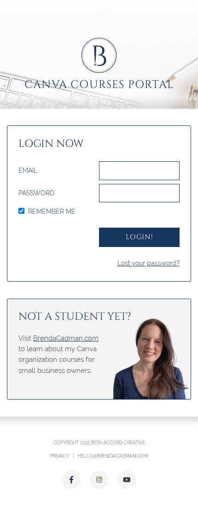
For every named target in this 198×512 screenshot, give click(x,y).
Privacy (59, 456)
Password (36, 193)
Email (27, 170)
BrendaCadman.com (66, 338)
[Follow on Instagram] (99, 480)
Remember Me (52, 211)
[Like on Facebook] (71, 480)
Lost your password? (148, 263)
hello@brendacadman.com (113, 456)
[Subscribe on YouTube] (126, 480)
